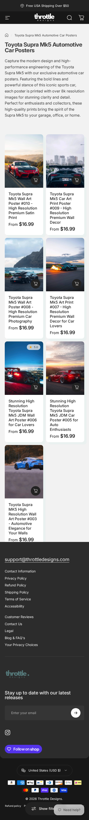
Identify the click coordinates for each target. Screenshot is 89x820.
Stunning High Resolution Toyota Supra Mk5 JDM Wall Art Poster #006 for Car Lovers (23, 413)
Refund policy (13, 805)
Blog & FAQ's (15, 638)
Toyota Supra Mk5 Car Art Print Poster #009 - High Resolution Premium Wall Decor (62, 208)
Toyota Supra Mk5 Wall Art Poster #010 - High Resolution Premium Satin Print (23, 206)
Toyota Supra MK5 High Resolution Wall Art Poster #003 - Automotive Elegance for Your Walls (23, 518)
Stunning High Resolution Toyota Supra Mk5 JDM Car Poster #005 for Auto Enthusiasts (64, 415)
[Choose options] (35, 180)
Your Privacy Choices (21, 645)
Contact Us (13, 624)
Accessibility (14, 606)
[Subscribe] (75, 713)
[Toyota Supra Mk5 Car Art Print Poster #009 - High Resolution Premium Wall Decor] (65, 161)
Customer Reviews (19, 617)
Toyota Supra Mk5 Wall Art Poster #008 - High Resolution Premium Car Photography (23, 309)
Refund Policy (15, 585)
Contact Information (20, 571)
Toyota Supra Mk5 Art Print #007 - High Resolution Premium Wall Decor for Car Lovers (62, 311)
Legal (9, 631)
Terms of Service (18, 599)
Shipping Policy (17, 592)
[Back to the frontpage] (7, 35)
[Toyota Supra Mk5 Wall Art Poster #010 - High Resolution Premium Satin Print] (24, 161)
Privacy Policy (16, 578)
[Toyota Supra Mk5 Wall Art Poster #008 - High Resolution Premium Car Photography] (24, 264)
